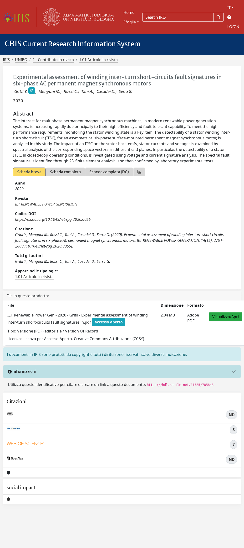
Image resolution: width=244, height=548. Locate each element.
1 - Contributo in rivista (53, 59)
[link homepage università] (77, 17)
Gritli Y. (20, 91)
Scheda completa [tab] (65, 171)
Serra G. (125, 91)
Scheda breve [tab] (29, 171)
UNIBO (21, 59)
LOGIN (233, 26)
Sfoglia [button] (129, 22)
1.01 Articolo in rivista (98, 59)
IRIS (6, 59)
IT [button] (229, 7)
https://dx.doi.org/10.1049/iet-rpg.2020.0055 (53, 219)
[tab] (139, 172)
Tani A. (87, 91)
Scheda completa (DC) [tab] (109, 171)
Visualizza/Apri (225, 316)
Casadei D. (105, 91)
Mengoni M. (49, 91)
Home (128, 12)
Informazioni (24, 371)
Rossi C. (70, 91)
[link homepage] (18, 17)
